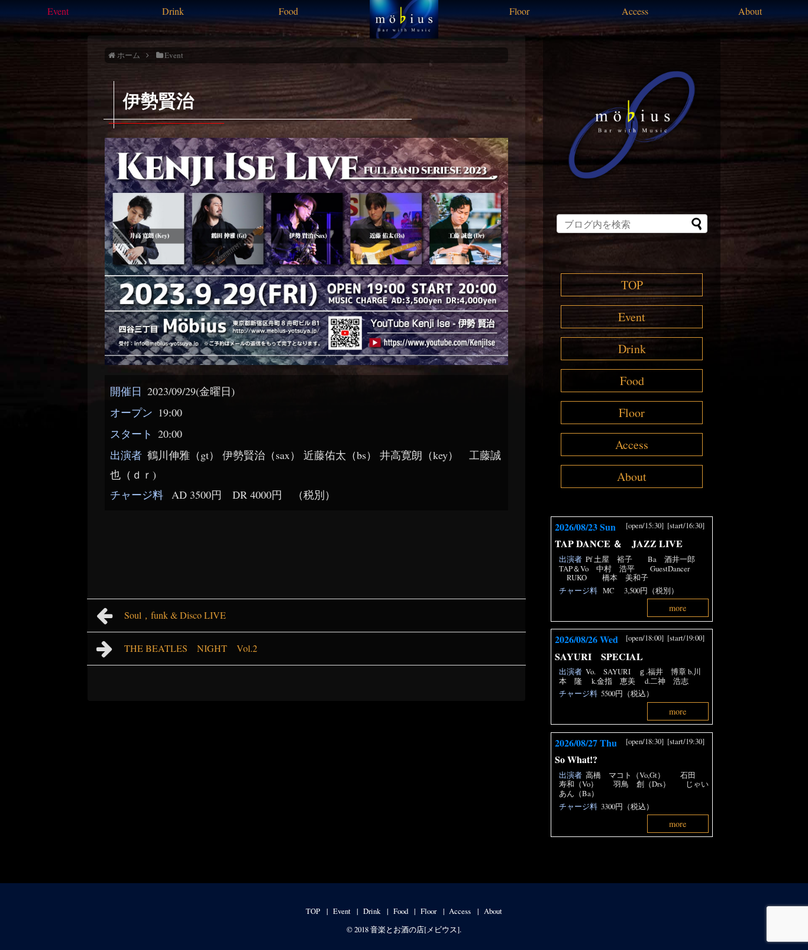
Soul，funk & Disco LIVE (179, 615)
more (677, 607)
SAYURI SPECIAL (603, 656)
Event (58, 11)
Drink (173, 11)
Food (288, 11)
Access (635, 11)
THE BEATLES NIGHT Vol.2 (195, 648)
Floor (519, 11)
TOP (632, 285)
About (750, 11)
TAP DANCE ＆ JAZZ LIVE (619, 543)
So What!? (576, 759)
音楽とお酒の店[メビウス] (415, 929)
